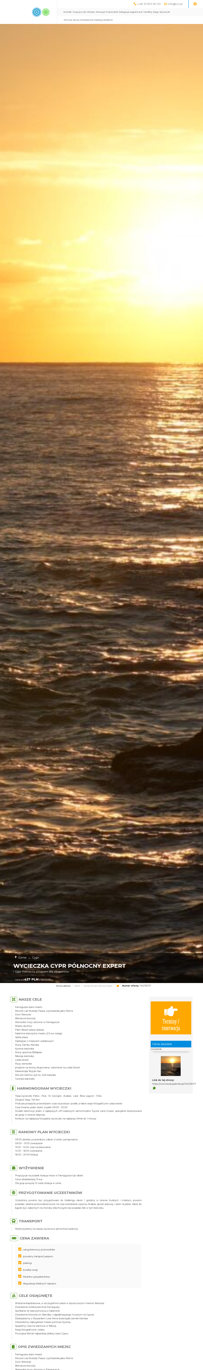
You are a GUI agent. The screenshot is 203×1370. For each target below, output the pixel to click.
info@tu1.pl (175, 4)
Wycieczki (164, 12)
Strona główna (63, 986)
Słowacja (100, 12)
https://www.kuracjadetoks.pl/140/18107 (174, 1083)
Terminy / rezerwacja (171, 1024)
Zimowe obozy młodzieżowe (79, 20)
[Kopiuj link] (154, 1088)
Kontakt (68, 12)
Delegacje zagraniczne (130, 12)
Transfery (147, 12)
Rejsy (156, 12)
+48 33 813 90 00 (149, 4)
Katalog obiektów (103, 20)
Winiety (91, 12)
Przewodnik (112, 12)
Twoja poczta (79, 12)
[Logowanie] (195, 4)
